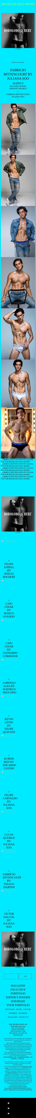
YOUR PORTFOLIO (18, 1005)
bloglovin (12, 1017)
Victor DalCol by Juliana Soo (9, 920)
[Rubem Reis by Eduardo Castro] (8, 744)
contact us (23, 1017)
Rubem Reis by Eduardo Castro (9, 763)
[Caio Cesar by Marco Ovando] (8, 589)
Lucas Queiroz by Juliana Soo (9, 841)
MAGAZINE (18, 985)
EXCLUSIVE (18, 989)
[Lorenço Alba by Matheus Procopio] (8, 668)
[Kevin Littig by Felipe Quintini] (8, 704)
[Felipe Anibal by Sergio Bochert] (8, 549)
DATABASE (18, 1001)
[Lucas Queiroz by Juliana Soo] (8, 820)
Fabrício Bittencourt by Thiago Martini (9, 881)
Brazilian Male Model (18, 4)
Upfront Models (18, 88)
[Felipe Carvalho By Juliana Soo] (8, 780)
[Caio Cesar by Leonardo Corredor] (8, 629)
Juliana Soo (18, 97)
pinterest (13, 1013)
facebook (23, 1013)
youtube (27, 1009)
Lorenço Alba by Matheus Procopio (9, 687)
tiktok (19, 1009)
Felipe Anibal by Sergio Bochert (9, 570)
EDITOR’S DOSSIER (18, 997)
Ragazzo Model (18, 86)
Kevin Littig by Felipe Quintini (9, 726)
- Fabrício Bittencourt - (18, 94)
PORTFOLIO (18, 993)
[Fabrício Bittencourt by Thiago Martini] (8, 860)
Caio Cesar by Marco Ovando (9, 610)
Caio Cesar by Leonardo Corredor (9, 650)
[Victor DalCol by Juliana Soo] (8, 899)
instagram (10, 1009)
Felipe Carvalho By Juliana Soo (9, 801)
